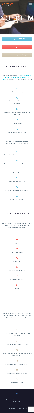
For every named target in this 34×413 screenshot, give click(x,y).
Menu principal (30, 4)
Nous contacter (10, 400)
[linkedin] (17, 393)
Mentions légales (23, 400)
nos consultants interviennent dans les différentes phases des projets (16, 77)
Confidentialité (17, 402)
